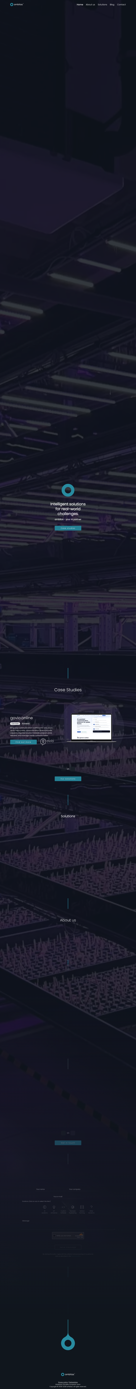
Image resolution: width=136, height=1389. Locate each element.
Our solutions (68, 1239)
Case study (15, 1184)
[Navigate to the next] (72, 1229)
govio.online (21, 1178)
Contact (121, 4)
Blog (112, 4)
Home (80, 4)
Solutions (102, 4)
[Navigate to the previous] (63, 1229)
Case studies (68, 758)
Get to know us (68, 1347)
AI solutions (26, 1184)
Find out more (23, 1202)
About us (90, 4)
